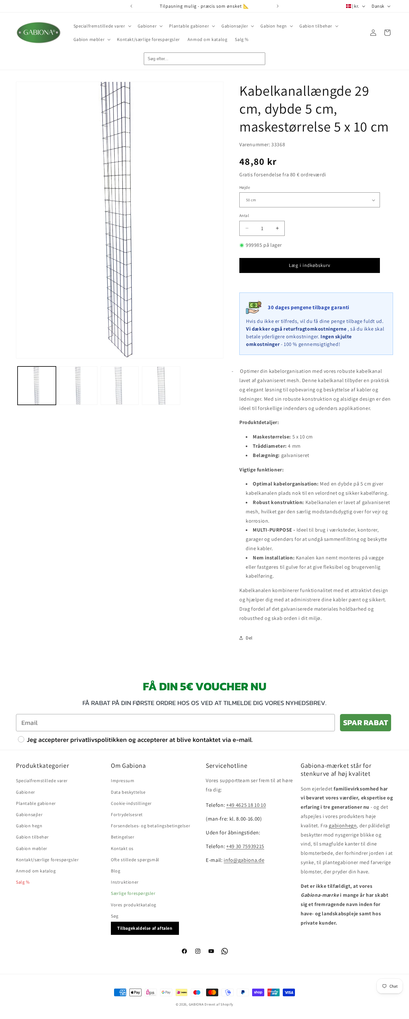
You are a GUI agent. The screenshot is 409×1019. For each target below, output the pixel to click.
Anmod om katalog (36, 870)
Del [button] (249, 638)
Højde (244, 187)
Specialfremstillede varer (42, 780)
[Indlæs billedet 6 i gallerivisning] (120, 385)
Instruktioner (125, 882)
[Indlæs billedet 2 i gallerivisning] (78, 385)
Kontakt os (122, 848)
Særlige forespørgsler (133, 893)
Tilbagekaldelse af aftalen (145, 928)
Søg (115, 916)
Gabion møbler (31, 848)
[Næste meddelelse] (278, 6)
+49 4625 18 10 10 (246, 804)
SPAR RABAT (365, 722)
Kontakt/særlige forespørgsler (47, 859)
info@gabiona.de (244, 859)
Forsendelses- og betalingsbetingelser (150, 826)
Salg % (23, 882)
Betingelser (123, 837)
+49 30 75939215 (245, 845)
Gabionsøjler (29, 814)
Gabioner (25, 792)
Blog (115, 870)
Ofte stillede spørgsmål (135, 859)
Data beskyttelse (128, 792)
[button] (102, 26)
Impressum (122, 780)
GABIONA (196, 1004)
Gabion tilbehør (32, 837)
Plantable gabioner (36, 803)
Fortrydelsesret (127, 814)
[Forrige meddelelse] (131, 6)
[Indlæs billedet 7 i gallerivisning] (161, 385)
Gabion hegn (29, 826)
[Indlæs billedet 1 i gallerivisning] (37, 385)
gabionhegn (343, 825)
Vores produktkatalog (133, 904)
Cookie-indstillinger (131, 803)
